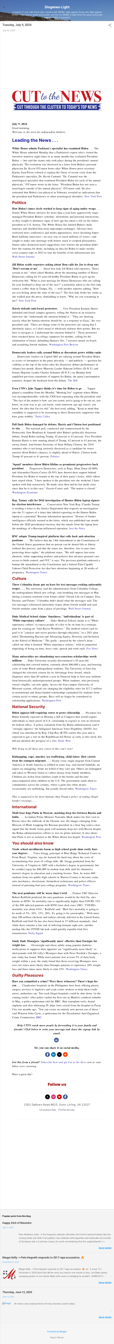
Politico (55, 456)
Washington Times (36, 572)
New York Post (93, 196)
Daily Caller (42, 416)
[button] (110, 25)
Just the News (77, 528)
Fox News (92, 648)
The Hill (73, 380)
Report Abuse (57, 1337)
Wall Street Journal (23, 256)
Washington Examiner (25, 492)
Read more (105, 1248)
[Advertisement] (57, 56)
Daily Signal (35, 933)
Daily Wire (64, 740)
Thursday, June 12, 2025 (17, 1292)
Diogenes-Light (57, 7)
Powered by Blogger (57, 1331)
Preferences (66, 1109)
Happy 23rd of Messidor (17, 1222)
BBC (39, 1017)
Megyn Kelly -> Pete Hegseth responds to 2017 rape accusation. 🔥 (43, 1257)
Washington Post (51, 700)
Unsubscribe (47, 1109)
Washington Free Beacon (63, 344)
